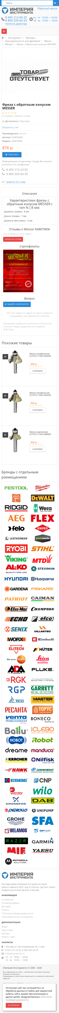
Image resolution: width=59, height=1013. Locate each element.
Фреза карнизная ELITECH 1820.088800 (40, 433)
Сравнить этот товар (15, 181)
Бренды (5, 933)
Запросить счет (10, 127)
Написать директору (16, 23)
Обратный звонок (47, 8)
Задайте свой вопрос (18, 304)
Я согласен (13, 1005)
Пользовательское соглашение (17, 916)
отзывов (7, 115)
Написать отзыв (22, 115)
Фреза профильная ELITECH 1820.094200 (40, 393)
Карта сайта (7, 930)
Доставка (6, 906)
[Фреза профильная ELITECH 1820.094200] (15, 400)
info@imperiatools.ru (15, 953)
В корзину (38, 371)
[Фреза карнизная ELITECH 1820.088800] (15, 440)
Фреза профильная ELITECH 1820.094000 (40, 354)
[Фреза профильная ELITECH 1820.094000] (15, 361)
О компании (7, 899)
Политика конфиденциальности (17, 913)
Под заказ (13, 154)
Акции (4, 926)
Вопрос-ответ (8, 936)
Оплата (5, 909)
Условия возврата (10, 903)
